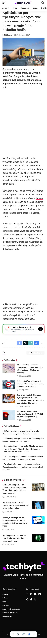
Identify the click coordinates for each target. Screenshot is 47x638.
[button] (5, 3)
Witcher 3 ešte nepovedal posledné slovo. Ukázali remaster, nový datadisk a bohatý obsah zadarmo (23, 467)
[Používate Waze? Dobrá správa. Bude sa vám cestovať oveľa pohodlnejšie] (38, 505)
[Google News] (39, 594)
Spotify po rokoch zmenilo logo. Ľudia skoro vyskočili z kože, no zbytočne (15, 538)
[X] (30, 594)
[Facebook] (27, 594)
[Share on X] (18, 634)
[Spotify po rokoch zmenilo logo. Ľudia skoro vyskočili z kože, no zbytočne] (38, 538)
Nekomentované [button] (36, 353)
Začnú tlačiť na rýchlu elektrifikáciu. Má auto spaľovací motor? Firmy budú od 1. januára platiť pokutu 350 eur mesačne (23, 449)
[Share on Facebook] (13, 634)
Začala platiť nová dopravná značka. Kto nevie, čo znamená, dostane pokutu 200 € (30, 383)
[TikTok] (31, 600)
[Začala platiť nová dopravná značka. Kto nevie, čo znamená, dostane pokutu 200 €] (9, 384)
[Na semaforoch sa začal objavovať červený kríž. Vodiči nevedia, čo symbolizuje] (9, 415)
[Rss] (35, 600)
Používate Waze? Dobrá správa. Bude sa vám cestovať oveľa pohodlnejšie (16, 505)
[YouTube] (35, 594)
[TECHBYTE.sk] (23, 3)
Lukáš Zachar (7, 35)
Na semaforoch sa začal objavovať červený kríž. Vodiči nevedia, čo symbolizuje (30, 414)
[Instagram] (27, 600)
